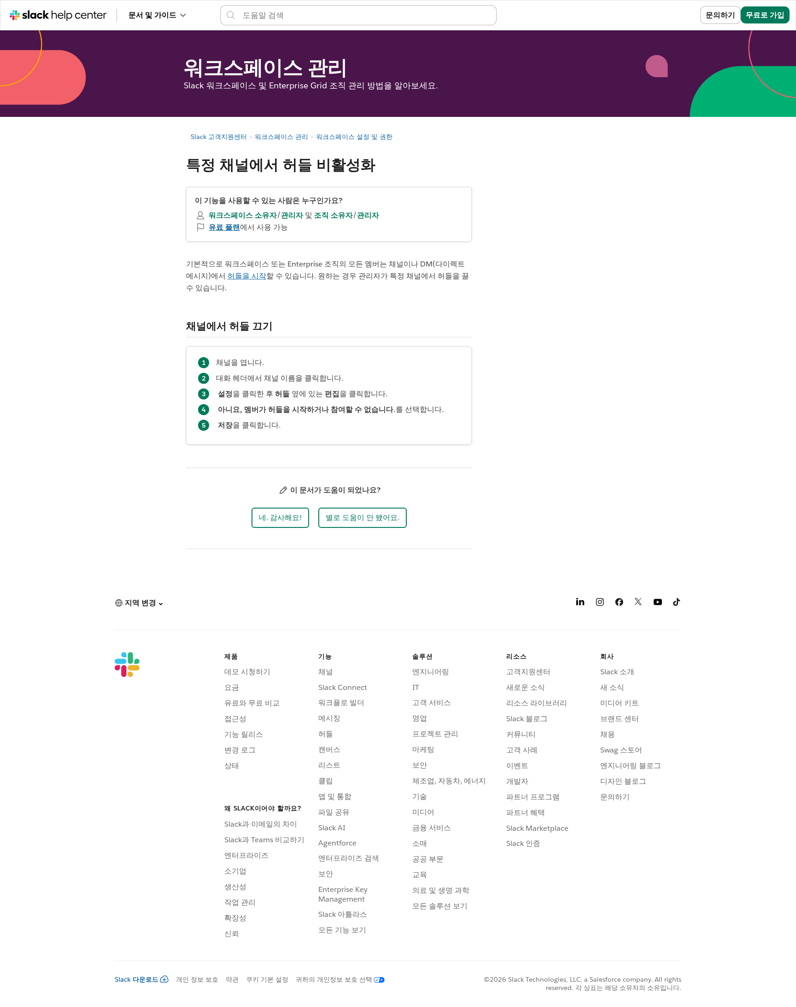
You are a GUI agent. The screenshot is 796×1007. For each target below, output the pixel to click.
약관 (232, 979)
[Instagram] (600, 603)
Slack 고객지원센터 (219, 137)
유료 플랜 (224, 227)
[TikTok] (677, 603)
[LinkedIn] (580, 603)
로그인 (678, 15)
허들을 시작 (247, 276)
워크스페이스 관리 (281, 137)
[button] (280, 518)
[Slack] (127, 796)
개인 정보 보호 (197, 979)
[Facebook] (619, 603)
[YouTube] (658, 603)
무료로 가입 (765, 15)
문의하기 (720, 15)
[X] (638, 603)
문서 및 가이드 (152, 15)
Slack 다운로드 (136, 979)
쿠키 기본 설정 (267, 979)
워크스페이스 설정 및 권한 (354, 137)
